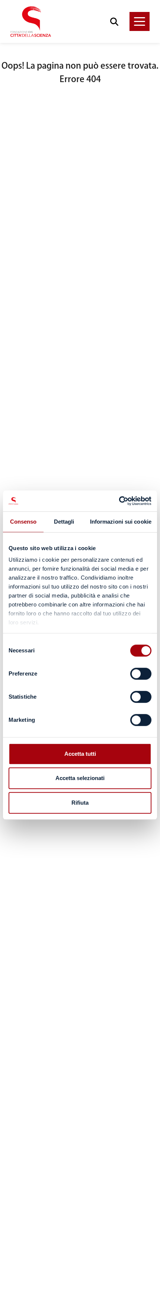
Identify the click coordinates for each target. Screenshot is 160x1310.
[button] (139, 21)
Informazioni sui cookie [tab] (120, 521)
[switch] (140, 674)
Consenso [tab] (23, 521)
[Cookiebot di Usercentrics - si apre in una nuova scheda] (118, 501)
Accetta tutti (80, 754)
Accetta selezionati (80, 778)
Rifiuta (80, 802)
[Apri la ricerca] (114, 21)
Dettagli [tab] (64, 521)
